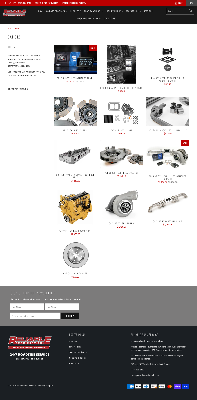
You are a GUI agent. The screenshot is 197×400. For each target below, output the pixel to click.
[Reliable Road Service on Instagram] (9, 3)
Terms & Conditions (78, 352)
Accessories (132, 11)
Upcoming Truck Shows (89, 18)
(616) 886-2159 (24, 3)
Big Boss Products (56, 11)
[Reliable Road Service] (14, 13)
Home (41, 11)
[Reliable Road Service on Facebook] (5, 3)
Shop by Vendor (92, 11)
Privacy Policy (75, 347)
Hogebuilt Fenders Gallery (74, 3)
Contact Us (109, 18)
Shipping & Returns (77, 358)
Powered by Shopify (44, 385)
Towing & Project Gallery (46, 3)
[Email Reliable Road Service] (14, 3)
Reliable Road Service (24, 385)
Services (148, 11)
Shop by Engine (113, 11)
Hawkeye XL (76, 11)
